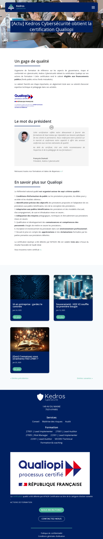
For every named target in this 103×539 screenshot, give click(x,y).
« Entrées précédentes (19, 378)
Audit (68, 422)
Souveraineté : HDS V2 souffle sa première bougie (72, 305)
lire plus (17, 317)
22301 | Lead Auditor (41, 439)
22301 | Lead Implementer (63, 435)
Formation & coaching (51, 443)
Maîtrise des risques (52, 422)
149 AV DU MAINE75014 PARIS (52, 408)
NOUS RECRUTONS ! (51, 509)
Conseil (35, 422)
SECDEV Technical (63, 439)
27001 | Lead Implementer (39, 432)
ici (61, 171)
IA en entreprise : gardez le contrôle (27, 305)
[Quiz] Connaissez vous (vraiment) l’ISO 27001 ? (25, 357)
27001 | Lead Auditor (66, 432)
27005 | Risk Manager (37, 435)
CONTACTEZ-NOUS (52, 518)
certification (17, 496)
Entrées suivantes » (85, 378)
